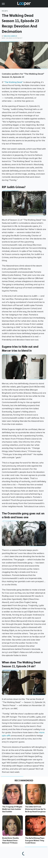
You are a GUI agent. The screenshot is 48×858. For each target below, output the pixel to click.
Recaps (5, 11)
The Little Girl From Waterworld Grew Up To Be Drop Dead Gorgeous (35, 809)
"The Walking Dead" (13, 82)
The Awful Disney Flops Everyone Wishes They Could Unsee (34, 840)
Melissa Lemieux (10, 36)
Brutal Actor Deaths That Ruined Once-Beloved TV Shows (10, 840)
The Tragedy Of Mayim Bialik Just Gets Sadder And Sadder (12, 809)
